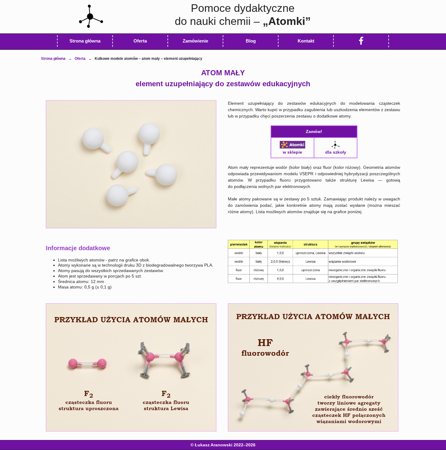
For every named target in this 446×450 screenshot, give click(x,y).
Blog (251, 40)
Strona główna (53, 58)
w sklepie (292, 152)
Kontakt (306, 40)
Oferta (140, 40)
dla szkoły (335, 152)
